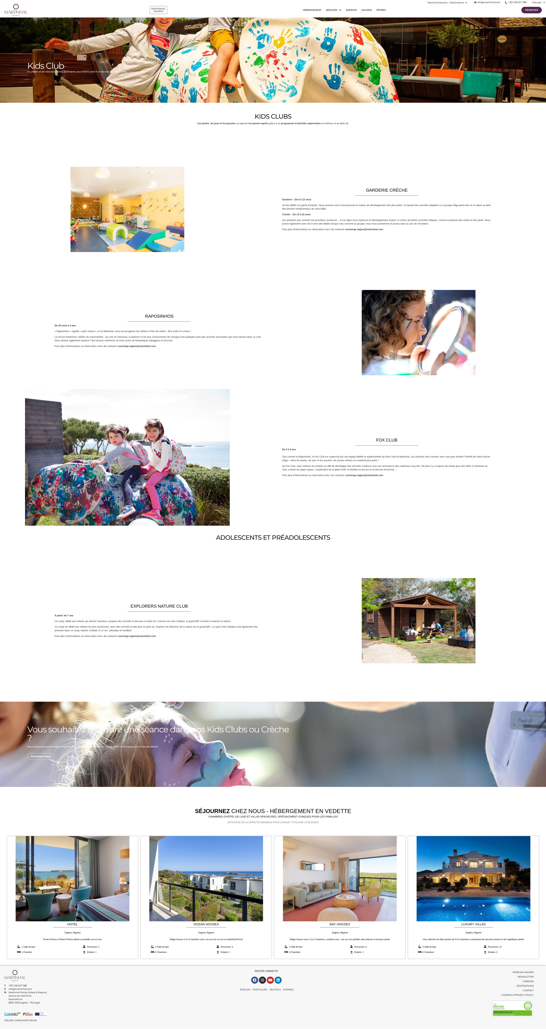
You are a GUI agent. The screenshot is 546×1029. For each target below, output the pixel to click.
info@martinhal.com (488, 2)
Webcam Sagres (523, 972)
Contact (528, 990)
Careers (528, 981)
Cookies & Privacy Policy (517, 995)
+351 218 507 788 (517, 2)
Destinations (525, 986)
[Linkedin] (278, 980)
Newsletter (526, 976)
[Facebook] (254, 980)
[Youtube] (270, 980)
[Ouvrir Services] (339, 10)
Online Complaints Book (20, 1020)
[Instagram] (262, 980)
